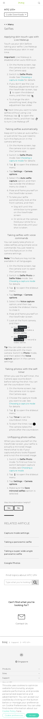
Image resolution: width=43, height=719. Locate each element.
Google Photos (12, 563)
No (18, 508)
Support (15, 642)
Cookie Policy (9, 711)
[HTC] (21, 2)
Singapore (23, 662)
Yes (8, 508)
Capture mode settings (16, 533)
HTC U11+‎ (27, 642)
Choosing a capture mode (22, 281)
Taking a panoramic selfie (18, 542)
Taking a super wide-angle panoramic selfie (18, 552)
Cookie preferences (14, 715)
